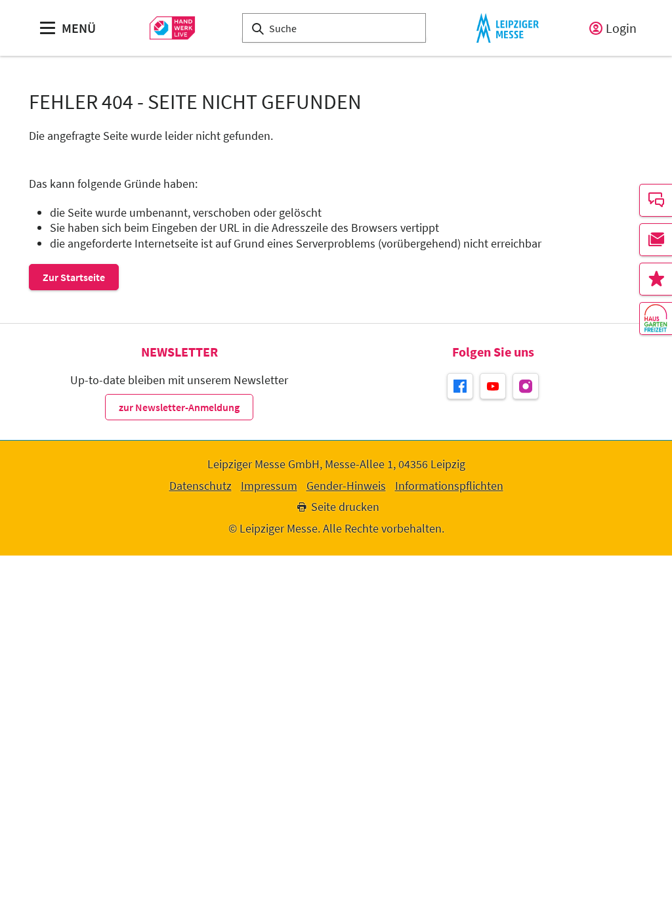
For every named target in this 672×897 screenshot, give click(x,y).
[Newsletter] (655, 239)
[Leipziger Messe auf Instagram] (526, 386)
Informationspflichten (449, 486)
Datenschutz (200, 486)
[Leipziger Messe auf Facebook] (460, 386)
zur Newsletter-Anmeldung (179, 407)
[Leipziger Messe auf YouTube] (493, 386)
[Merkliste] (655, 279)
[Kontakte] (655, 200)
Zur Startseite (74, 277)
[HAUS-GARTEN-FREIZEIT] (655, 318)
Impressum (269, 486)
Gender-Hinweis (346, 486)
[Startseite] (172, 28)
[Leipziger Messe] (507, 28)
